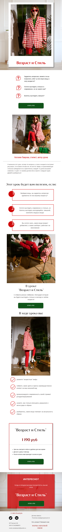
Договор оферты (36, 515)
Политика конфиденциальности (41, 518)
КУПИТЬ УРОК (31, 105)
